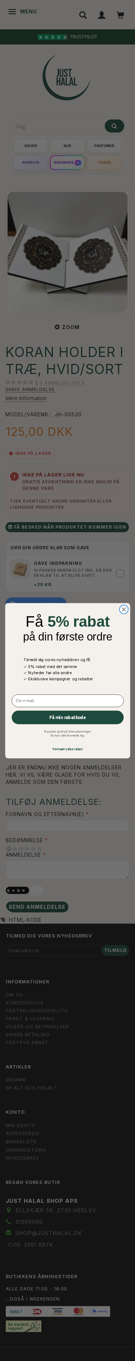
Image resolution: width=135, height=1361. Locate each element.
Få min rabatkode (67, 717)
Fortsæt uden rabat (67, 749)
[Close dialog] (123, 609)
